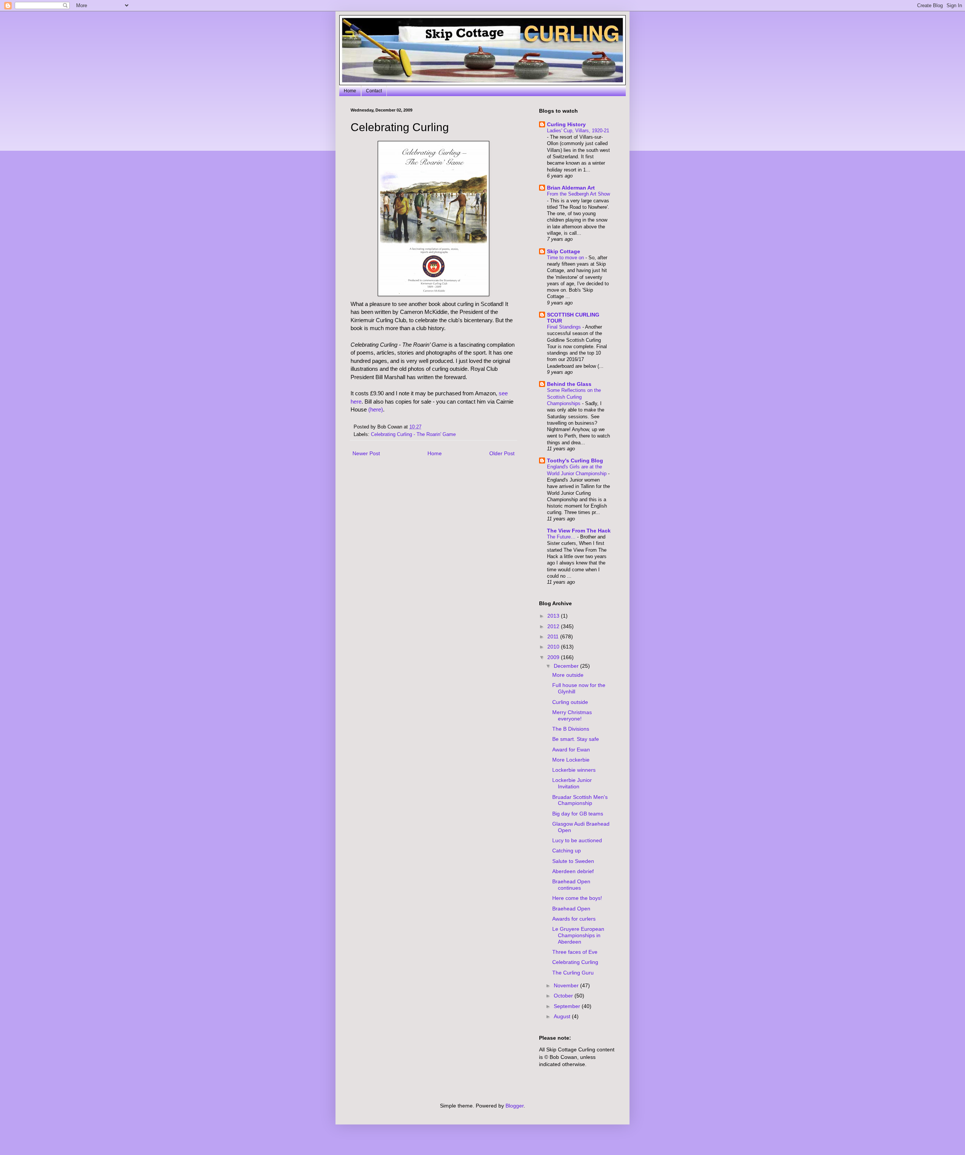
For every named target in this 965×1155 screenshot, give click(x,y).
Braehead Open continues (571, 884)
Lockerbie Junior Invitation (572, 783)
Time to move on (566, 257)
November (567, 985)
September (568, 1006)
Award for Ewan (571, 750)
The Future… (562, 537)
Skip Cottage (563, 251)
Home (350, 90)
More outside (568, 675)
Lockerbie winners (574, 770)
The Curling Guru (573, 973)
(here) (375, 409)
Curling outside (570, 702)
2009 (554, 657)
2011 (553, 636)
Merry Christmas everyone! (572, 715)
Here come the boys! (577, 898)
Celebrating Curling (575, 962)
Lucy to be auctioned (577, 840)
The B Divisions (570, 729)
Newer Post (366, 453)
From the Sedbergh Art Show (578, 194)
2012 (554, 626)
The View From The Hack (579, 531)
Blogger (514, 1106)
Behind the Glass (569, 384)
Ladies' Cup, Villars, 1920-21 (578, 130)
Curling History (566, 124)
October (564, 996)
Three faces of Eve (574, 952)
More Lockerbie (571, 760)
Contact (374, 90)
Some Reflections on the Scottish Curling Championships (574, 396)
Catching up (566, 851)
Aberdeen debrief (573, 871)
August (563, 1016)
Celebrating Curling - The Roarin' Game (413, 434)
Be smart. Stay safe (575, 739)
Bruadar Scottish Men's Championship (580, 800)
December (567, 666)
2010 (554, 647)
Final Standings (564, 327)
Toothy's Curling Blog (575, 460)
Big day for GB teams (577, 814)
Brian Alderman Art (571, 188)
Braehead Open (571, 909)
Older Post (502, 453)
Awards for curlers (574, 919)
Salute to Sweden (573, 861)
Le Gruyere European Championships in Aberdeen (578, 935)
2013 (554, 616)
